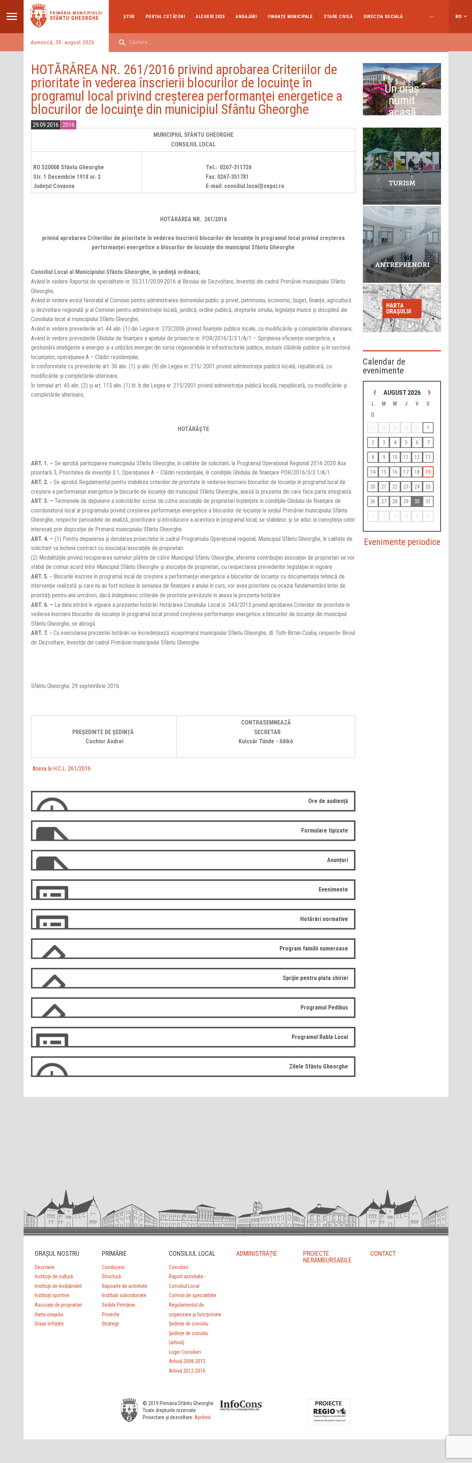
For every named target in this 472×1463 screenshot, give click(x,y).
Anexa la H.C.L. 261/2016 (61, 768)
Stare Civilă (338, 16)
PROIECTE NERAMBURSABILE (327, 1257)
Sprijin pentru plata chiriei (315, 977)
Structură (111, 1276)
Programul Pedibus (324, 1007)
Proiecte (110, 1314)
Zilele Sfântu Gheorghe (318, 1066)
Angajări (246, 16)
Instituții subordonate (124, 1295)
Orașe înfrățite (49, 1324)
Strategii (110, 1324)
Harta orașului (398, 308)
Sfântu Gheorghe (74, 18)
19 (428, 472)
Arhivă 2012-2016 (187, 1371)
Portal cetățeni (165, 16)
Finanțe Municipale (290, 16)
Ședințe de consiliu (188, 1324)
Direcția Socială (383, 16)
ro (458, 16)
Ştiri (129, 16)
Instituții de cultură (54, 1276)
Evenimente (333, 889)
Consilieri (178, 1267)
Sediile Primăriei (118, 1305)
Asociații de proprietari (58, 1305)
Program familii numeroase (314, 948)
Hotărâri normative (324, 918)
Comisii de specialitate (192, 1295)
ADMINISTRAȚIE (256, 1253)
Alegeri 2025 (210, 16)
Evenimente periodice (402, 542)
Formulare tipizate (324, 830)
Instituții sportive (52, 1295)
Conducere (113, 1267)
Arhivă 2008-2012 (187, 1361)
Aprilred (202, 1417)
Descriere (45, 1267)
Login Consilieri (185, 1352)
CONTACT (383, 1253)
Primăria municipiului (76, 13)
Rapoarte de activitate (125, 1286)
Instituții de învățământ (58, 1286)
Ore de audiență (328, 801)
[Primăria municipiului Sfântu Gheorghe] (38, 25)
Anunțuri (337, 859)
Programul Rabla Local (320, 1036)
